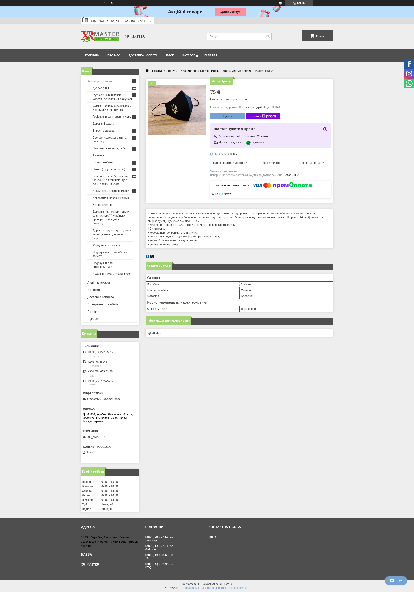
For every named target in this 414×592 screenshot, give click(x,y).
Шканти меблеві (103, 162)
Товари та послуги (164, 70)
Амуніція (98, 155)
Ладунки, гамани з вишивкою (112, 273)
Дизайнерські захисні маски (200, 70)
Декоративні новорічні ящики (111, 197)
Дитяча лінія (101, 88)
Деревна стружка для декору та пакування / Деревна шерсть (112, 234)
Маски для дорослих (237, 70)
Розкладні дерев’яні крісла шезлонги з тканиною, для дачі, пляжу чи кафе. (110, 179)
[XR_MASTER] (100, 36)
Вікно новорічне (103, 204)
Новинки (93, 289)
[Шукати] (268, 36)
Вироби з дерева (103, 130)
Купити (227, 116)
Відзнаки (93, 319)
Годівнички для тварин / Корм (112, 116)
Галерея (210, 55)
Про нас (113, 55)
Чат (399, 581)
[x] (152, 257)
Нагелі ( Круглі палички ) (109, 169)
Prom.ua (228, 584)
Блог (170, 55)
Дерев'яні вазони (103, 123)
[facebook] (147, 257)
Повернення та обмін (102, 304)
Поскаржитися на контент (198, 587)
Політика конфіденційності (232, 587)
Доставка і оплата (143, 55)
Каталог (188, 55)
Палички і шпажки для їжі (109, 148)
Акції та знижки (98, 282)
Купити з (255, 116)
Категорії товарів (99, 81)
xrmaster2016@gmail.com (103, 398)
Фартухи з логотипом (106, 245)
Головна (92, 55)
